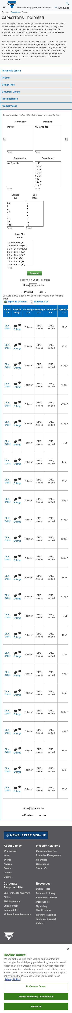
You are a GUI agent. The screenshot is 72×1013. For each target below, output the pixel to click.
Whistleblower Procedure (17, 914)
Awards (8, 863)
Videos (40, 923)
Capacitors (15, 12)
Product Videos (9, 105)
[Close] (68, 949)
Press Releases (10, 98)
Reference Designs (46, 914)
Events (7, 859)
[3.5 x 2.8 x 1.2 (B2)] (20, 264)
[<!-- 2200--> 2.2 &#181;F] (48, 166)
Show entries (33, 284)
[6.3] (15, 212)
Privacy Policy (12, 979)
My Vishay (41, 906)
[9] (34, 215)
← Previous (27, 291)
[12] (34, 221)
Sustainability (11, 910)
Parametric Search (11, 70)
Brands (7, 868)
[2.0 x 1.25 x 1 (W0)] (20, 251)
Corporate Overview (46, 850)
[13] (34, 224)
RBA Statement (12, 901)
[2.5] (15, 202)
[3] (15, 205)
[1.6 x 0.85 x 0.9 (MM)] (20, 245)
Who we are (10, 850)
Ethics (7, 897)
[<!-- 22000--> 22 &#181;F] (48, 185)
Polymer (6, 77)
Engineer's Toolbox (46, 897)
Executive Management (48, 855)
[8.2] (15, 218)
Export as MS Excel (17, 301)
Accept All (36, 1006)
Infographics (43, 901)
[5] (34, 202)
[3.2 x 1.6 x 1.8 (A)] (20, 261)
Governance (42, 863)
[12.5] (15, 224)
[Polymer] (20, 126)
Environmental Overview (17, 892)
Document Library (11, 91)
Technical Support (46, 918)
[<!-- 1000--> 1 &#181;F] (48, 163)
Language (63, 7)
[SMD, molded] (48, 126)
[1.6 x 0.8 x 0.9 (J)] (20, 242)
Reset (9, 152)
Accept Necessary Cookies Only (36, 996)
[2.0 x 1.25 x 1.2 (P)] (20, 255)
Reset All (34, 273)
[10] (15, 221)
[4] (15, 209)
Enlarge (17, 329)
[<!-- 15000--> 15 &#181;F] (48, 182)
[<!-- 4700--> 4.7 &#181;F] (48, 172)
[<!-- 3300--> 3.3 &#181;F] (48, 169)
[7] (15, 215)
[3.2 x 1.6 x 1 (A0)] (20, 258)
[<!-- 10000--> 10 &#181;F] (48, 178)
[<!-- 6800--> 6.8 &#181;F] (48, 175)
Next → (42, 291)
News (6, 855)
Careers (8, 872)
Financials (41, 859)
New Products (43, 910)
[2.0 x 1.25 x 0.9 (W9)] (20, 248)
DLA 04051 (8, 327)
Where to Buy (24, 7)
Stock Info (41, 868)
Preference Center (36, 986)
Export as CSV (40, 301)
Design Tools (8, 84)
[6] (34, 205)
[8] (34, 212)
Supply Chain (11, 905)
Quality (7, 876)
